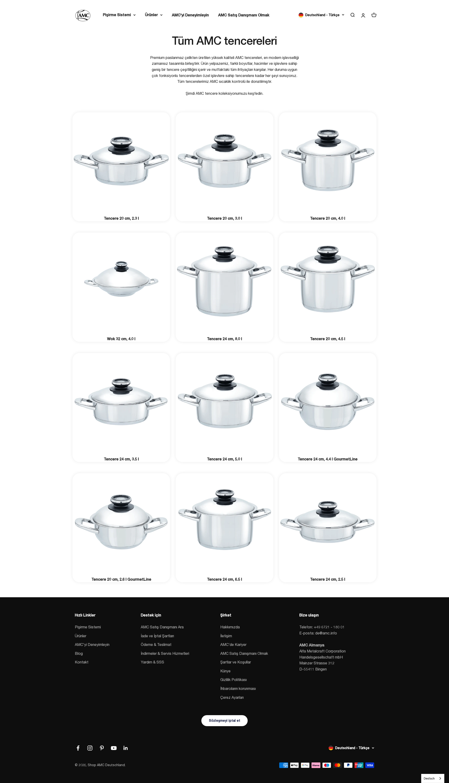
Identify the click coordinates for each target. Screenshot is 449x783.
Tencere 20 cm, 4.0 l (327, 218)
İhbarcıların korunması (238, 688)
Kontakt (81, 662)
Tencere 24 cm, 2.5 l (327, 579)
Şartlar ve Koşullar (235, 662)
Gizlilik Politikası (233, 679)
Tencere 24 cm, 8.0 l (224, 339)
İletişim (226, 636)
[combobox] (432, 778)
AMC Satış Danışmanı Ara (162, 627)
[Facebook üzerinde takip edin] (78, 748)
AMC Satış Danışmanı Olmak (243, 15)
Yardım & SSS (152, 662)
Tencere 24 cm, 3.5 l (121, 459)
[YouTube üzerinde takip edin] (114, 748)
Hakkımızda (230, 627)
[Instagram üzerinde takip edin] (90, 748)
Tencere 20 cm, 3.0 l (224, 218)
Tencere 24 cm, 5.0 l (224, 459)
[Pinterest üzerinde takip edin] (102, 748)
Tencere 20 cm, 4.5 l (327, 339)
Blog (79, 653)
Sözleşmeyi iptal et (224, 720)
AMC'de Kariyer (233, 644)
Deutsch (429, 778)
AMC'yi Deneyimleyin (190, 15)
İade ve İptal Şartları (157, 636)
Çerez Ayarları (232, 697)
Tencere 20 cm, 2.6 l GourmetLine (121, 579)
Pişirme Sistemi (117, 15)
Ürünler (151, 15)
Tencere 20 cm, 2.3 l (121, 218)
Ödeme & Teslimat (156, 644)
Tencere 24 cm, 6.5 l (224, 579)
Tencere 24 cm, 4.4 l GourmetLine (328, 459)
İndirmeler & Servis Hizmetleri (165, 653)
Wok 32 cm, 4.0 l (121, 339)
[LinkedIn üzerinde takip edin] (126, 748)
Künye (225, 671)
